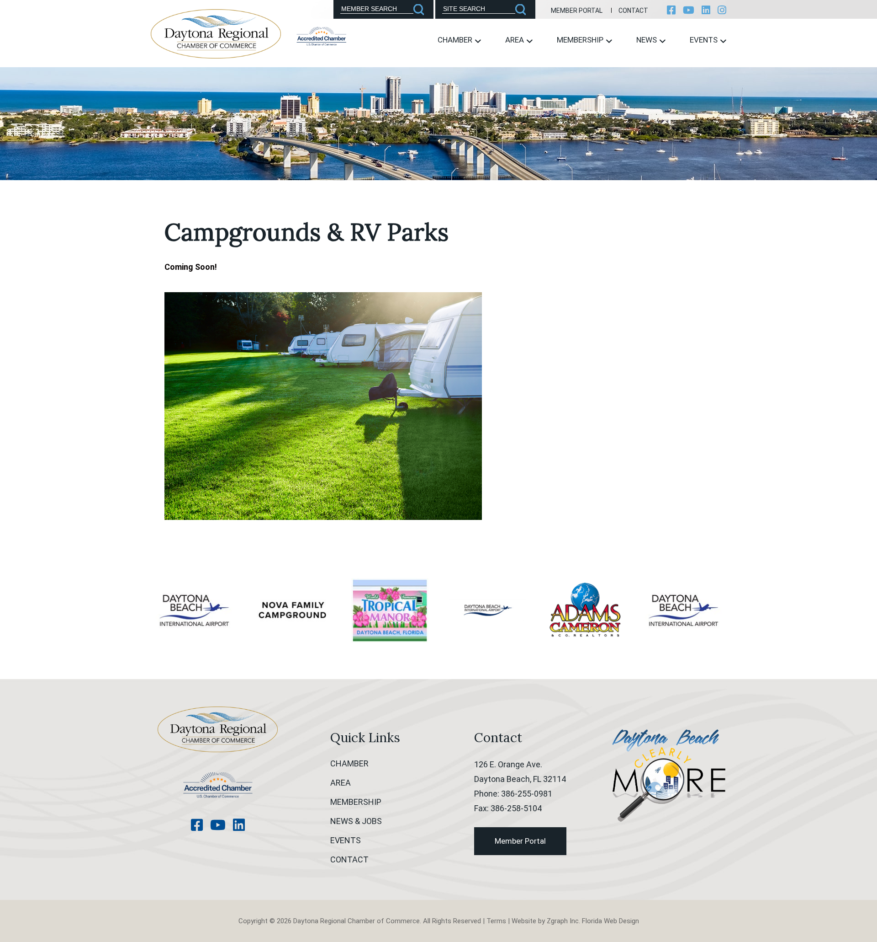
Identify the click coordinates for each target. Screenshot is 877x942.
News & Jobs (356, 821)
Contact (633, 10)
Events (704, 39)
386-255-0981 (526, 793)
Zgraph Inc (563, 921)
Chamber (456, 39)
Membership (581, 39)
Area (515, 39)
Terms (496, 921)
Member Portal (576, 10)
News (647, 39)
